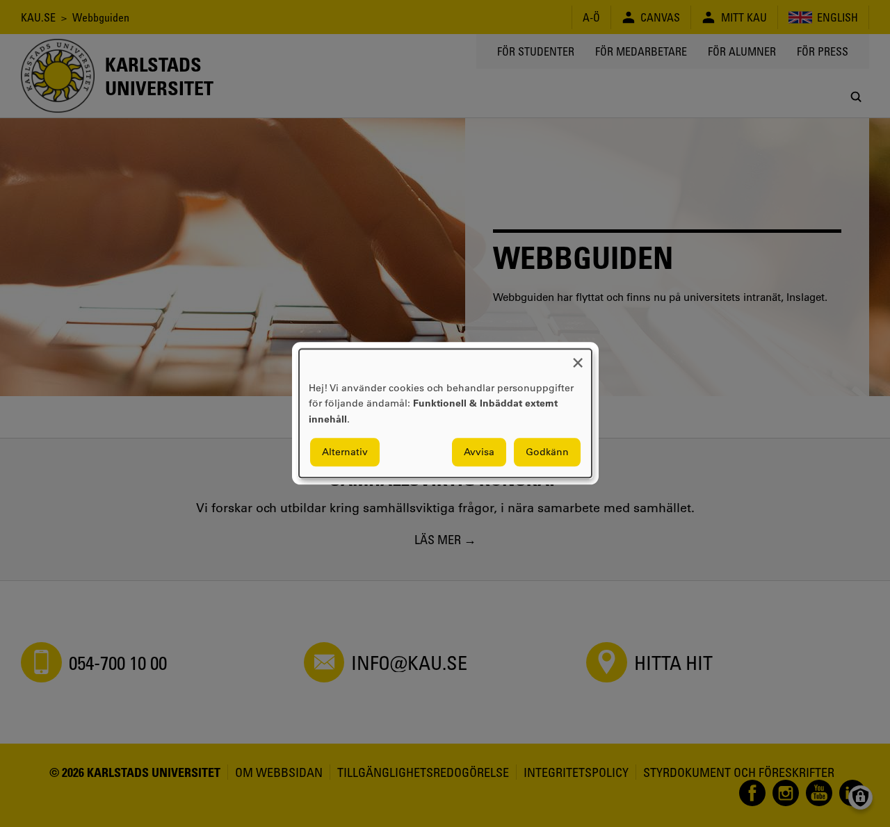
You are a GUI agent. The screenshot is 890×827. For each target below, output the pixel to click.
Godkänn (547, 452)
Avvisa (479, 452)
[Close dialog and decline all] (578, 357)
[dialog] (445, 413)
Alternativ (345, 452)
